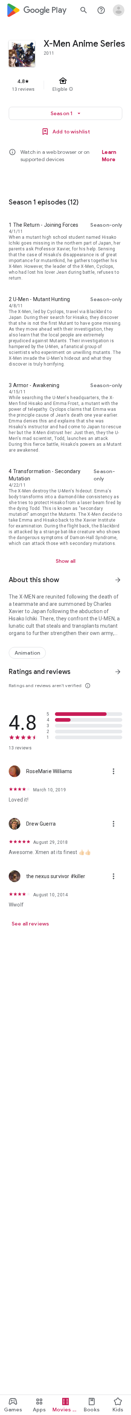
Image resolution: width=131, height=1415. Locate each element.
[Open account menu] (118, 10)
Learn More (109, 156)
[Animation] (27, 652)
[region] (65, 85)
